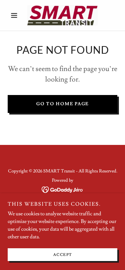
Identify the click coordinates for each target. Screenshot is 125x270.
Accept (62, 254)
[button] (16, 15)
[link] (62, 15)
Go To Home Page (62, 104)
